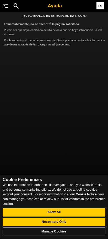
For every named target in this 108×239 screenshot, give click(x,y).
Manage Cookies (54, 231)
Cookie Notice (86, 194)
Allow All (54, 212)
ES (100, 6)
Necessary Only (54, 222)
